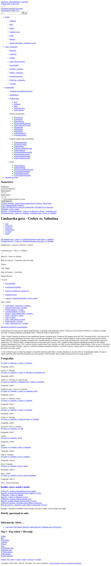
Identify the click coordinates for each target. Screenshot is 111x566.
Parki (21, 127)
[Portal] (11, 438)
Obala (12, 36)
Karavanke (27, 123)
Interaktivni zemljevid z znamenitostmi (14, 327)
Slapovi (23, 133)
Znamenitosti (9, 87)
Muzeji (22, 150)
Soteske (23, 135)
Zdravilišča (27, 175)
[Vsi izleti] (2, 253)
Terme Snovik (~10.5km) (14, 321)
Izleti (7, 224)
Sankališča (26, 171)
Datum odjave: (6, 195)
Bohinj (12, 28)
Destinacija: (5, 187)
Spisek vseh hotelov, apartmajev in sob (23, 43)
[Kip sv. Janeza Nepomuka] (18, 475)
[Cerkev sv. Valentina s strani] (19, 391)
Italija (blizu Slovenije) (17, 61)
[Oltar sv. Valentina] (16, 447)
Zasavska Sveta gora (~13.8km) (16, 308)
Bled (11, 24)
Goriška (12, 58)
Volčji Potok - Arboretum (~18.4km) (17, 306)
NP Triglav (27, 125)
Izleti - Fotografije (11, 47)
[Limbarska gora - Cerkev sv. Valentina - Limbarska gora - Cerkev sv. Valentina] (28, 213)
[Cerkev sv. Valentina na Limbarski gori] (23, 372)
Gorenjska (13, 54)
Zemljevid (8, 228)
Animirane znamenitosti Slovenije (21, 91)
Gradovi (24, 144)
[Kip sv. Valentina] (15, 457)
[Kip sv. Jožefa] (14, 466)
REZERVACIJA (6, 201)
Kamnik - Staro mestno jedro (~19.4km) (19, 313)
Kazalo (3, 559)
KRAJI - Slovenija (21, 2)
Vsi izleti (13, 84)
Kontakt (38, 559)
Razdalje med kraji (11, 177)
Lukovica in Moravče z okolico (33, 211)
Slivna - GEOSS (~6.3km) (14, 315)
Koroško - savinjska (16, 69)
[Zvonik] (12, 429)
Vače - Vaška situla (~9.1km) (15, 319)
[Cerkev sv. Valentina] (16, 363)
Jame (21, 119)
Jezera (22, 121)
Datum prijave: (6, 191)
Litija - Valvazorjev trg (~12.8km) (16, 323)
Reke (21, 131)
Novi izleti (10, 559)
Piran (15, 106)
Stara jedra (26, 158)
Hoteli (7, 17)
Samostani (26, 154)
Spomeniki (26, 156)
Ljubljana (13, 21)
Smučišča (25, 173)
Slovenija (13, 50)
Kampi (22, 166)
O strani (18, 559)
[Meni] (4, 7)
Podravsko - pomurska (17, 80)
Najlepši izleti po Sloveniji (10, 4)
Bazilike (24, 142)
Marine (22, 167)
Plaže (21, 129)
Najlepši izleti (14, 98)
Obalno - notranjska (16, 73)
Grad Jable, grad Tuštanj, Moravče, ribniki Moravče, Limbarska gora (33, 527)
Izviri (21, 117)
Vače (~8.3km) (10, 317)
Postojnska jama (19, 108)
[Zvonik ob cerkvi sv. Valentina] (20, 419)
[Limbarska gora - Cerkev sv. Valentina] (22, 382)
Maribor (12, 39)
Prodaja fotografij (7, 556)
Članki (24, 559)
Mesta (22, 146)
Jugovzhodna (14, 65)
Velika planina (19, 110)
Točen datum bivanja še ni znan (14, 199)
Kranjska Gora (15, 32)
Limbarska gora (51, 211)
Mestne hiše (28, 148)
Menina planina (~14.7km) (14, 310)
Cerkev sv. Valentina (12, 298)
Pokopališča (28, 152)
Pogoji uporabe (54, 563)
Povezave (31, 559)
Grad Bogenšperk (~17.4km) (15, 311)
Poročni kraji (28, 169)
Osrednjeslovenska (16, 76)
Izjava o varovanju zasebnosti (71, 563)
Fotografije (9, 226)
